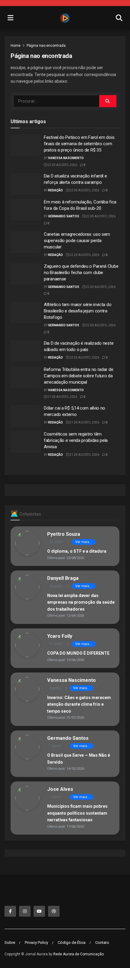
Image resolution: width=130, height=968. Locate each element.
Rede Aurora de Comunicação (78, 954)
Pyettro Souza (63, 534)
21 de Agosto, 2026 (62, 396)
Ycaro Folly (59, 636)
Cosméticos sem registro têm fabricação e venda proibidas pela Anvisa (76, 440)
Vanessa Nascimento (66, 158)
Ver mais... (83, 542)
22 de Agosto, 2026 (62, 165)
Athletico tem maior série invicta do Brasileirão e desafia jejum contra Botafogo (77, 311)
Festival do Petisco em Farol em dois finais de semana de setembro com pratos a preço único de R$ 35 (79, 144)
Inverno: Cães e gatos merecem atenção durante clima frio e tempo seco (79, 704)
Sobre (10, 942)
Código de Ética (72, 942)
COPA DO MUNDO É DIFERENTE (78, 653)
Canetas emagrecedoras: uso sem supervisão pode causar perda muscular (77, 241)
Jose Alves (60, 789)
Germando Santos (63, 216)
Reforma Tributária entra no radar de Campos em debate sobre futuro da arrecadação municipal (78, 376)
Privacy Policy (36, 942)
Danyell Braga (63, 578)
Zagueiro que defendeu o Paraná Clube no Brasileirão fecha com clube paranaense (81, 273)
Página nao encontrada (46, 45)
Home (16, 45)
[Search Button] (107, 101)
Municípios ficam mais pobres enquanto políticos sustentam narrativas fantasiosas (77, 813)
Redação (55, 190)
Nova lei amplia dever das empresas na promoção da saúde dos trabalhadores (81, 602)
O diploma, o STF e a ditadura (76, 551)
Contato (102, 942)
